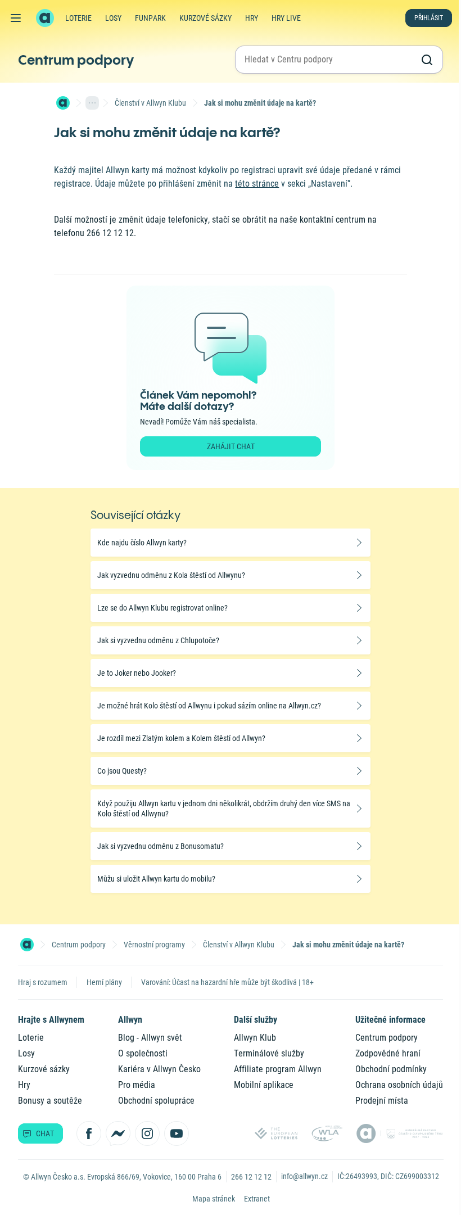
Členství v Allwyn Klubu (150, 102)
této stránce (257, 183)
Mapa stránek (213, 1198)
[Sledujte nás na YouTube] (176, 1133)
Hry (251, 17)
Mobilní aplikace (263, 1085)
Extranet (257, 1198)
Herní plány (104, 982)
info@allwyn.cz (304, 1176)
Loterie (78, 17)
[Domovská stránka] (63, 103)
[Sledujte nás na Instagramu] (147, 1133)
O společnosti (143, 1053)
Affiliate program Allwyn (278, 1069)
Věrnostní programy (154, 944)
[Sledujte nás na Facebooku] (88, 1133)
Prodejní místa (381, 1100)
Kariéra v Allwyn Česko (159, 1069)
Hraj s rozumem (42, 982)
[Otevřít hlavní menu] (15, 18)
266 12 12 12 (251, 1176)
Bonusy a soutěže (50, 1100)
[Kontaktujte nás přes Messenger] (118, 1133)
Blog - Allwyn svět (150, 1037)
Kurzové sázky (205, 17)
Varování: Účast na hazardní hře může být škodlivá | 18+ (227, 982)
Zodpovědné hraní (388, 1053)
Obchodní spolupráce (156, 1100)
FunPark (150, 17)
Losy (113, 17)
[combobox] (329, 59)
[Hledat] (426, 59)
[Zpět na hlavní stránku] (45, 18)
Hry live (286, 17)
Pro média (136, 1085)
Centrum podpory (76, 59)
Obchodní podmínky (391, 1069)
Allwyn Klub (255, 1037)
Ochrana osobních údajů (399, 1085)
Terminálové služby (269, 1053)
